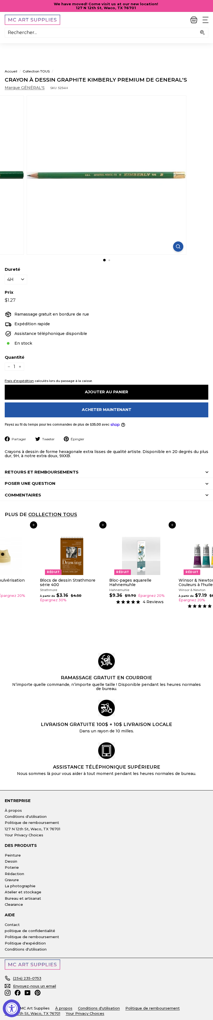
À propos (13, 810)
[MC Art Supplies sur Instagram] (8, 993)
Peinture (13, 855)
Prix (9, 292)
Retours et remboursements (41, 472)
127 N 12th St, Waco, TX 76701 (32, 829)
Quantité (14, 357)
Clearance (14, 904)
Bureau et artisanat (23, 898)
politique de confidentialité (30, 930)
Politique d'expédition (25, 943)
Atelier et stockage (23, 892)
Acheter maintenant (106, 409)
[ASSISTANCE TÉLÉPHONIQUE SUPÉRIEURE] (106, 750)
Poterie (12, 867)
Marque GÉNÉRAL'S (25, 87)
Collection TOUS (36, 71)
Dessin (11, 861)
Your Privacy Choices (24, 835)
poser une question (30, 483)
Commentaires (23, 495)
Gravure (12, 880)
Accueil (11, 71)
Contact (12, 924)
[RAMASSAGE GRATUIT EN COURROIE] (106, 661)
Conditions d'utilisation (26, 816)
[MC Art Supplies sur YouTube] (28, 993)
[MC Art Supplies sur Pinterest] (37, 993)
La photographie (20, 886)
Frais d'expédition (19, 381)
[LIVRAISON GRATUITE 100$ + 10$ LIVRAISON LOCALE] (106, 708)
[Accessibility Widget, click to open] (12, 1008)
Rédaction (14, 873)
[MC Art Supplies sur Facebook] (18, 993)
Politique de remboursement (32, 822)
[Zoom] (178, 246)
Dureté (12, 269)
